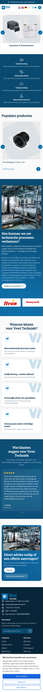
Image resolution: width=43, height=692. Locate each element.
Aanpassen (21, 682)
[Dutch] (19, 7)
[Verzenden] (30, 631)
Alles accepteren (21, 676)
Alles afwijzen (21, 687)
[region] (21, 673)
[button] (39, 7)
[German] (26, 7)
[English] (22, 7)
